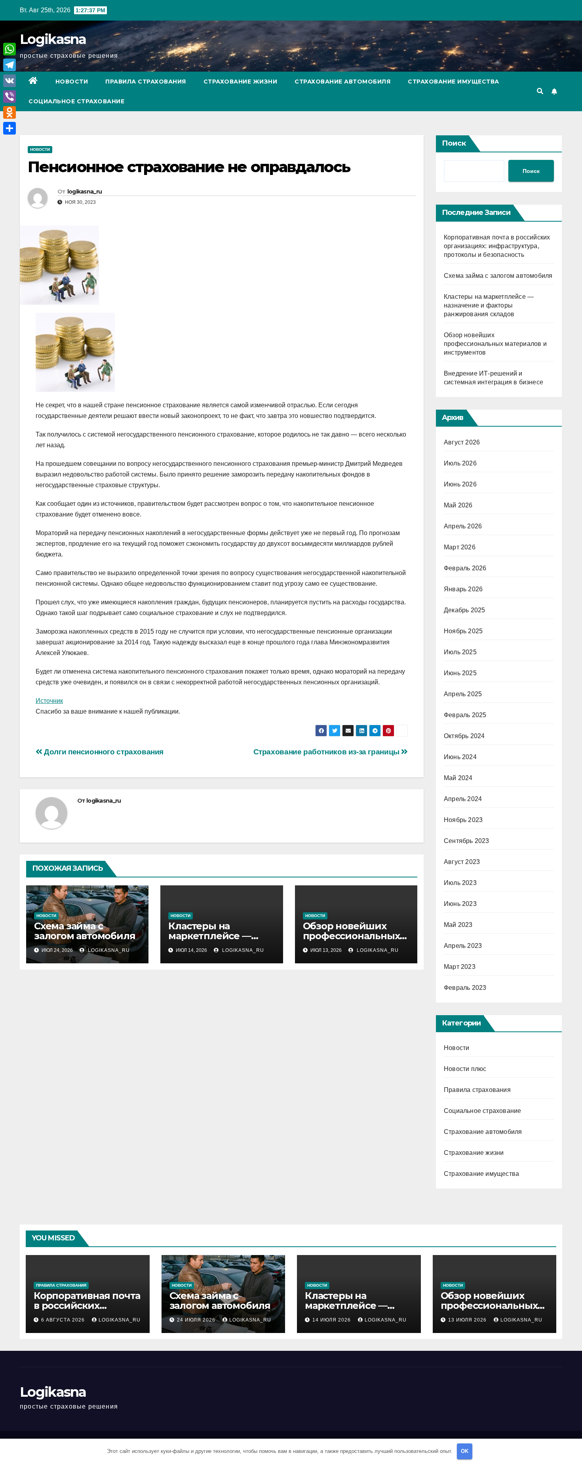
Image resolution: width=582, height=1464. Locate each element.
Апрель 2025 (463, 694)
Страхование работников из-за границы (327, 752)
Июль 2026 (460, 463)
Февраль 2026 (465, 568)
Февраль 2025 (465, 715)
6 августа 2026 (63, 1320)
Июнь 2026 (460, 484)
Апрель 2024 (463, 799)
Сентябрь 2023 (466, 840)
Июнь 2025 (460, 673)
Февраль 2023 (465, 987)
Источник (49, 700)
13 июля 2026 (468, 1320)
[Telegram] (9, 65)
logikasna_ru (84, 191)
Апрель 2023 (463, 945)
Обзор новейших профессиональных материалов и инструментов (495, 344)
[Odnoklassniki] (9, 112)
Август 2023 (462, 861)
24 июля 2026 (197, 1320)
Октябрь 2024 (464, 736)
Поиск (454, 143)
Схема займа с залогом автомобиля (84, 931)
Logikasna (53, 39)
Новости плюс (465, 1068)
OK (464, 1451)
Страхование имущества (453, 81)
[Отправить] (9, 128)
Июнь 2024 (460, 757)
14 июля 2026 (332, 1320)
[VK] (9, 81)
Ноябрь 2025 (463, 631)
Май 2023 (458, 924)
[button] (540, 91)
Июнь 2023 (460, 903)
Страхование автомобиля (342, 81)
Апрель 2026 (463, 526)
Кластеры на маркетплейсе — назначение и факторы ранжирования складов (489, 305)
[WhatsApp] (9, 49)
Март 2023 (459, 966)
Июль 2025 (460, 652)
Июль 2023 (460, 882)
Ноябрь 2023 (463, 819)
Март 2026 (459, 547)
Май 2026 (458, 505)
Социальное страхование (76, 101)
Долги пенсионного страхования (103, 752)
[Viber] (9, 96)
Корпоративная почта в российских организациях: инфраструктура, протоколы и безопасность (497, 246)
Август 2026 (462, 442)
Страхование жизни (241, 81)
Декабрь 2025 (464, 610)
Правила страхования (145, 81)
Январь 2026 (463, 589)
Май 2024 (458, 778)
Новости (71, 81)
